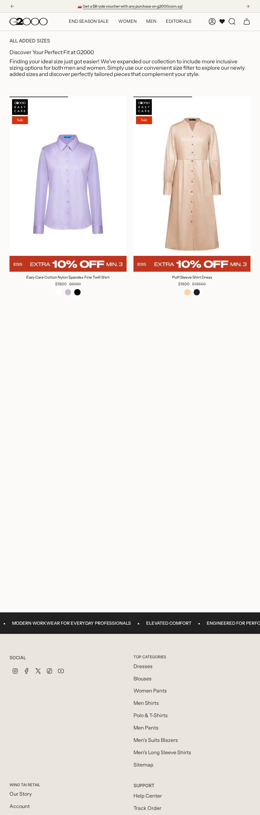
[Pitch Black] (77, 292)
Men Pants (146, 728)
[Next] (247, 6)
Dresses (143, 666)
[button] (127, 21)
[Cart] (246, 21)
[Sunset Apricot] (187, 292)
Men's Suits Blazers (155, 740)
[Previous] (12, 6)
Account (20, 806)
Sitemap (143, 765)
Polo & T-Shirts (150, 715)
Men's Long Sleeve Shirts (162, 752)
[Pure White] (58, 292)
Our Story (21, 794)
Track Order (147, 808)
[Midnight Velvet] (197, 292)
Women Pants (150, 691)
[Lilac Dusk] (68, 292)
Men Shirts (146, 703)
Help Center (147, 796)
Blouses (142, 679)
